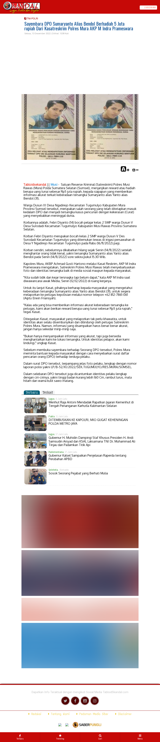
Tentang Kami (59, 714)
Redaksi (35, 714)
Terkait (48, 392)
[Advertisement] (80, 64)
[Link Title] (1, 7)
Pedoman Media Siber (93, 714)
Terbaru (32, 392)
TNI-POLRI (32, 18)
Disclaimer (124, 714)
